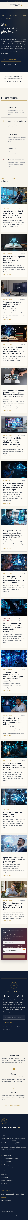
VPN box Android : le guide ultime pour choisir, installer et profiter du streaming (12, 441)
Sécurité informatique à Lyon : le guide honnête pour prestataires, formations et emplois (13, 214)
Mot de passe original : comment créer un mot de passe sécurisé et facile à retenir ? (14, 766)
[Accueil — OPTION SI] (17, 6)
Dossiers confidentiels (9, 1168)
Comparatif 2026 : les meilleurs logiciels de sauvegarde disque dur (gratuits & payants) (12, 533)
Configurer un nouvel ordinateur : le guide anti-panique (12, 304)
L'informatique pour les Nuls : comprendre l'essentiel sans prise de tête (13, 906)
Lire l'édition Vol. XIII (12, 64)
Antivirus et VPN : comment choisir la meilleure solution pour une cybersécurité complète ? (13, 676)
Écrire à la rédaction (7, 1180)
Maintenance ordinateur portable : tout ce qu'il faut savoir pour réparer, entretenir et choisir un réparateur (13, 394)
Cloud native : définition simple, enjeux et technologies (13, 814)
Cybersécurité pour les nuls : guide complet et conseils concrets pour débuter (12, 721)
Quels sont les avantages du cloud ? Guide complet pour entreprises (14, 859)
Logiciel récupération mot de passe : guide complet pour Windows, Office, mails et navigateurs (13, 627)
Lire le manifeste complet (13, 1105)
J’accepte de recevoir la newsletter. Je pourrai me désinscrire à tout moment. (13, 946)
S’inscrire (14, 956)
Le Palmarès (6, 1161)
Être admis (9, 1022)
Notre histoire (5, 1174)
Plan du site (4, 1184)
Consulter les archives (14, 963)
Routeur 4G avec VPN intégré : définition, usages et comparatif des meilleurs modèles (13, 579)
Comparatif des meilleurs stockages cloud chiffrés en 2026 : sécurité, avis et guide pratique (13, 486)
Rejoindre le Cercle (11, 59)
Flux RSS (3, 1187)
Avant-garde (6, 1165)
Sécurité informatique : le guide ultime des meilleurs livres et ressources (14, 259)
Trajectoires (6, 1155)
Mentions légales (8, 1211)
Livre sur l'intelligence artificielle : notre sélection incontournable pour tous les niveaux (13, 350)
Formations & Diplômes (9, 1158)
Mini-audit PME (6, 1200)
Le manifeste (4, 1177)
